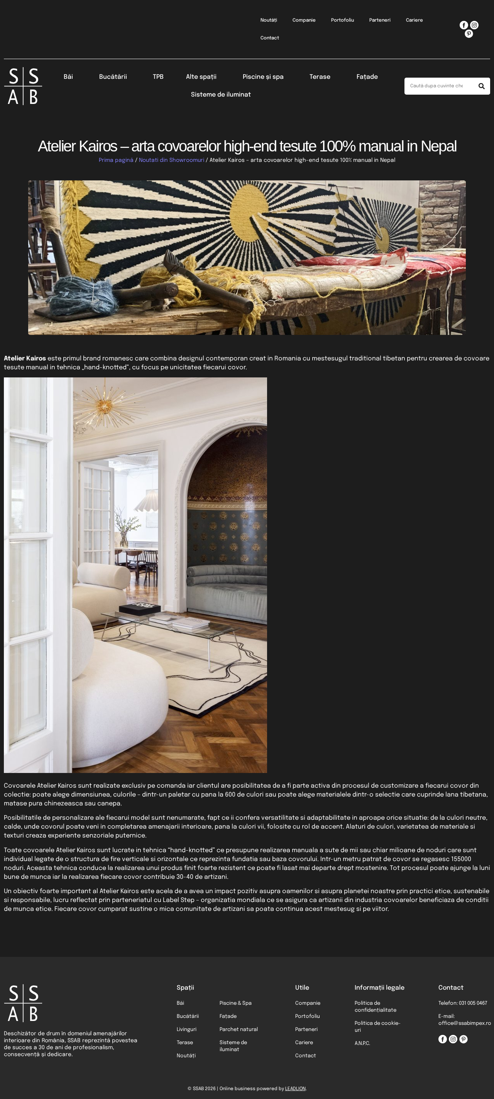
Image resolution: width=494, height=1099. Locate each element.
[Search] (481, 86)
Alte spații (201, 77)
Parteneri (380, 20)
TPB (158, 77)
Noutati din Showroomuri (171, 160)
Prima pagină (116, 160)
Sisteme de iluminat (221, 95)
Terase (320, 77)
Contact (270, 38)
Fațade (367, 77)
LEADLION (295, 1089)
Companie (304, 20)
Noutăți (269, 20)
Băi (68, 77)
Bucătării (113, 77)
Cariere (414, 20)
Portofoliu (342, 20)
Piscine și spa (263, 77)
